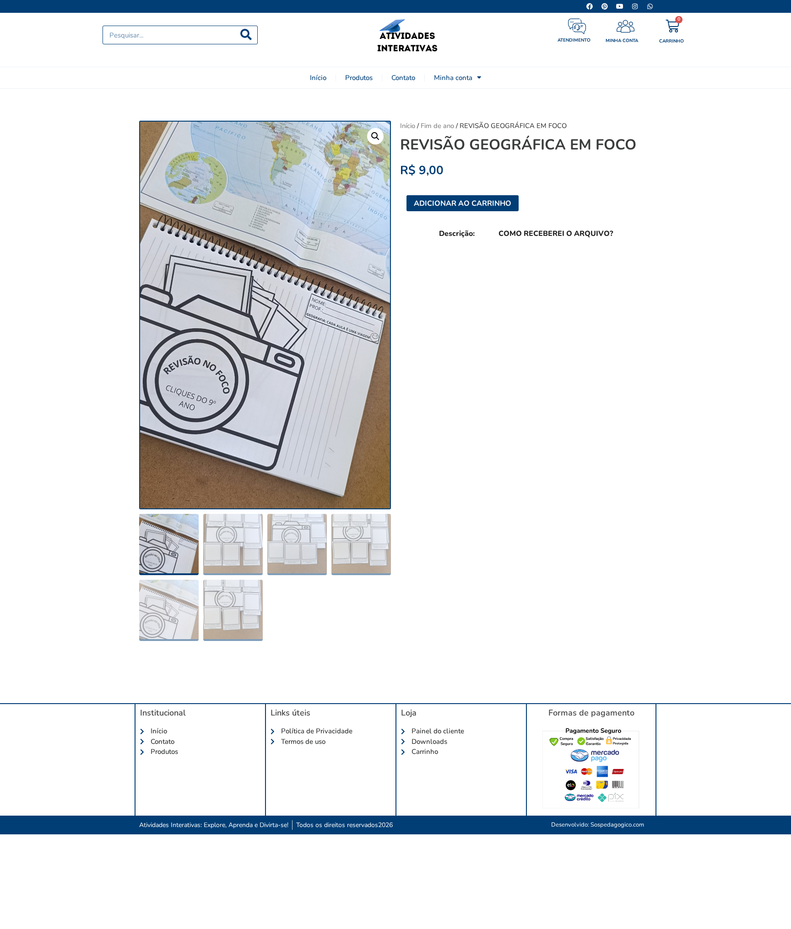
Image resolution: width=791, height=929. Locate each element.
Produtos (359, 77)
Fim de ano (437, 125)
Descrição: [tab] (457, 234)
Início (318, 77)
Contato (403, 77)
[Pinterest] (604, 6)
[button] (375, 136)
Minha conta (453, 77)
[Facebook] (589, 6)
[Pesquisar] (246, 35)
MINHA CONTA (622, 40)
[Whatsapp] (650, 6)
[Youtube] (619, 6)
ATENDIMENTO (574, 40)
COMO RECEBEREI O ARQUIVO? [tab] (555, 234)
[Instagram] (634, 6)
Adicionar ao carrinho (462, 203)
